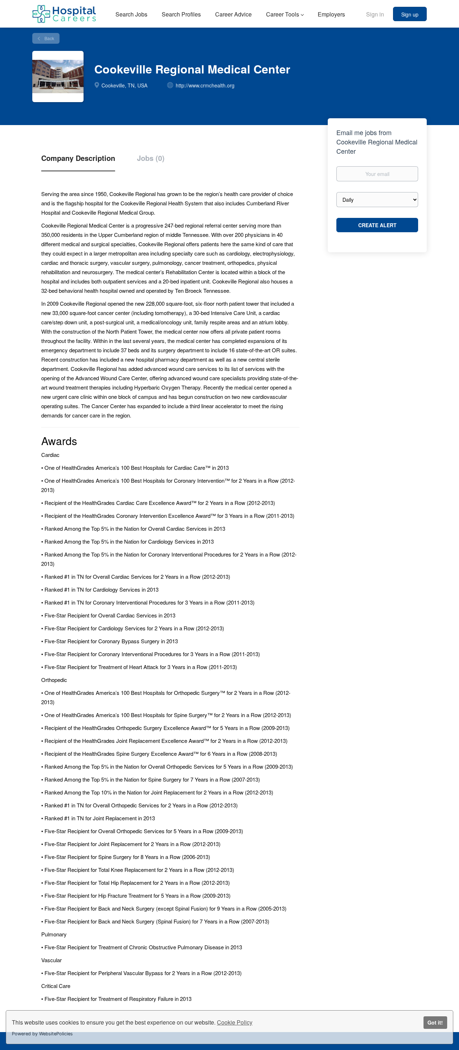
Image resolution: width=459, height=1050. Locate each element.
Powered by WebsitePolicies (42, 1033)
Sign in (375, 14)
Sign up (409, 14)
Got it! (435, 1022)
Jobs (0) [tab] (151, 158)
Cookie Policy (234, 1022)
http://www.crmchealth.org (205, 85)
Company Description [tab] (78, 158)
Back (48, 38)
